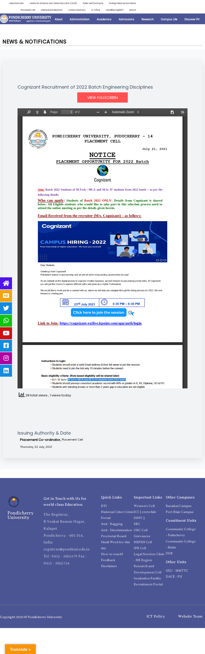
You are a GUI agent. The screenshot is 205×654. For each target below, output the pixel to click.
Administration (80, 19)
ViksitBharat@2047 (115, 9)
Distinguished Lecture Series (122, 3)
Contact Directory (77, 9)
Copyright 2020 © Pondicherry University (31, 617)
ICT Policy (155, 616)
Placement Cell (28, 9)
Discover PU (192, 19)
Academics (104, 19)
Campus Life (169, 19)
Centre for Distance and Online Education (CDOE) (53, 3)
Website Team (190, 616)
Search (132, 9)
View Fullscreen (102, 97)
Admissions (126, 19)
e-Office (96, 9)
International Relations (51, 9)
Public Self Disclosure (93, 3)
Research (148, 19)
